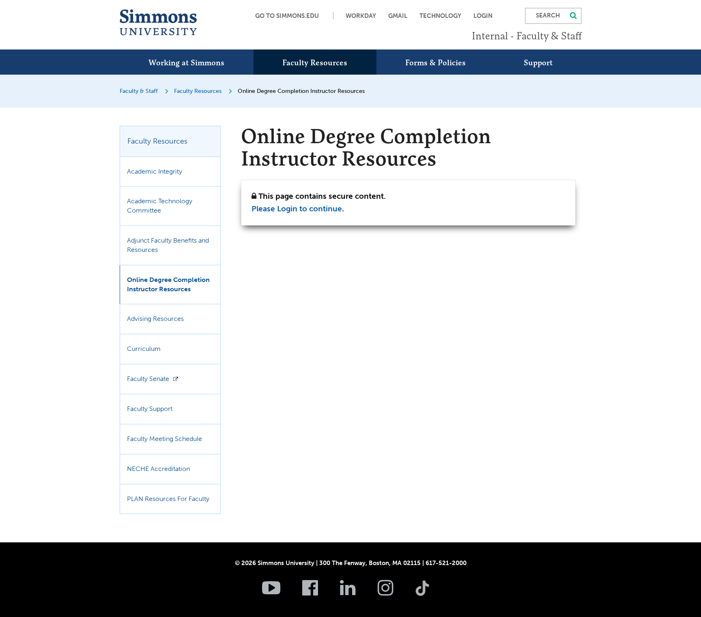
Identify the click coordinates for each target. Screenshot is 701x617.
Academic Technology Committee (159, 205)
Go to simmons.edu (287, 15)
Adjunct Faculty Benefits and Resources (168, 245)
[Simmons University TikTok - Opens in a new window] (435, 570)
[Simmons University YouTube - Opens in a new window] (281, 592)
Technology (440, 15)
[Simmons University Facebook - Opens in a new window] (320, 592)
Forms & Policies (435, 62)
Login (482, 15)
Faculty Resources (314, 62)
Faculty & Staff (139, 91)
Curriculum (144, 349)
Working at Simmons (186, 62)
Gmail (397, 15)
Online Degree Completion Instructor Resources (168, 284)
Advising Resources (155, 318)
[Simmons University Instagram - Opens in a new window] (396, 592)
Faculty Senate (148, 379)
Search (548, 15)
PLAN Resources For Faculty (168, 499)
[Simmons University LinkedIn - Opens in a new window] (358, 592)
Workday (361, 15)
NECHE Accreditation (158, 469)
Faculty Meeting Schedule (164, 439)
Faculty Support (149, 409)
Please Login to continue (297, 208)
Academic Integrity (154, 171)
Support (538, 62)
